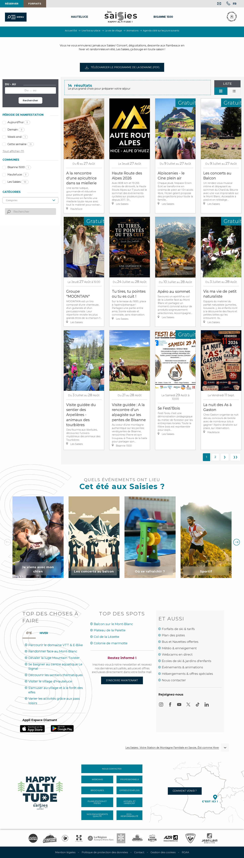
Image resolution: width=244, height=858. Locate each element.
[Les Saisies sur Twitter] (188, 706)
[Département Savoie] (78, 838)
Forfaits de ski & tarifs (178, 629)
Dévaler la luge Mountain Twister (54, 658)
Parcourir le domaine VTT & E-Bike (55, 645)
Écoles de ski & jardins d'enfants (186, 661)
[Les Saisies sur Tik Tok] (197, 706)
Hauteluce (16, 174)
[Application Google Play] (62, 728)
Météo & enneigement (179, 648)
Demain (14, 129)
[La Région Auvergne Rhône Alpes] (100, 838)
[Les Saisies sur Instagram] (161, 706)
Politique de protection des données (105, 852)
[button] (234, 3)
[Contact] (216, 3)
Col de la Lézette (106, 637)
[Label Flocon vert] (121, 838)
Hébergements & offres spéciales (187, 674)
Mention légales (65, 852)
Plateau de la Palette (109, 630)
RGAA (185, 852)
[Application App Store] (32, 728)
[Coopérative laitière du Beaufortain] (137, 838)
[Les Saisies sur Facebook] (170, 706)
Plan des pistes (173, 635)
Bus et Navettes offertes (180, 642)
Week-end (16, 136)
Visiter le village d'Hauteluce (50, 681)
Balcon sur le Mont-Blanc (113, 624)
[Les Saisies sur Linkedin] (206, 706)
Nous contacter (174, 680)
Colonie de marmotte (110, 643)
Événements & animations (182, 667)
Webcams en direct (177, 654)
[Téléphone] (225, 3)
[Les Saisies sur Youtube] (179, 706)
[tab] (44, 632)
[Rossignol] (190, 838)
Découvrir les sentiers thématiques (55, 675)
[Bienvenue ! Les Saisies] (41, 792)
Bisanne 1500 (18, 167)
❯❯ (235, 457)
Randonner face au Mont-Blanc (52, 651)
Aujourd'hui (17, 122)
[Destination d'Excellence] (65, 838)
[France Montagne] (50, 838)
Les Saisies (16, 181)
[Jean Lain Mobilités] (209, 838)
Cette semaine (19, 144)
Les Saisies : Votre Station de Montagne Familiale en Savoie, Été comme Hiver (172, 747)
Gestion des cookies (163, 852)
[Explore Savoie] (33, 838)
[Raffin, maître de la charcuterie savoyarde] (152, 838)
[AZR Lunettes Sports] (170, 838)
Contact (139, 852)
